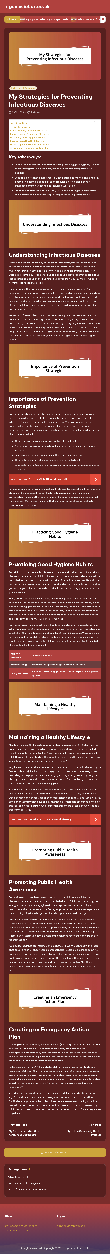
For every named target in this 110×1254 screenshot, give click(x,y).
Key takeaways (22, 127)
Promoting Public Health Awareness (29, 144)
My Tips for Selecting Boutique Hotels (26, 19)
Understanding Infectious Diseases (29, 130)
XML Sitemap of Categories (20, 1225)
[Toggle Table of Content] (95, 123)
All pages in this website (71, 1225)
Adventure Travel (17, 1177)
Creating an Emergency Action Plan (29, 148)
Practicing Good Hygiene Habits (27, 137)
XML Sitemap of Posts (17, 1230)
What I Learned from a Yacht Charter (77, 19)
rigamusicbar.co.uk (27, 6)
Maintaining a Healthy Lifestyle (27, 141)
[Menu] (104, 7)
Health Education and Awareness (26, 1189)
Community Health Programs (24, 1183)
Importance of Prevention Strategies (30, 134)
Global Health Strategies (23, 88)
